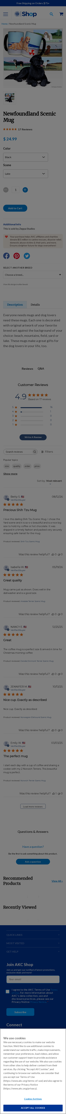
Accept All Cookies (33, 1108)
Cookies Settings (33, 1099)
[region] (33, 1071)
